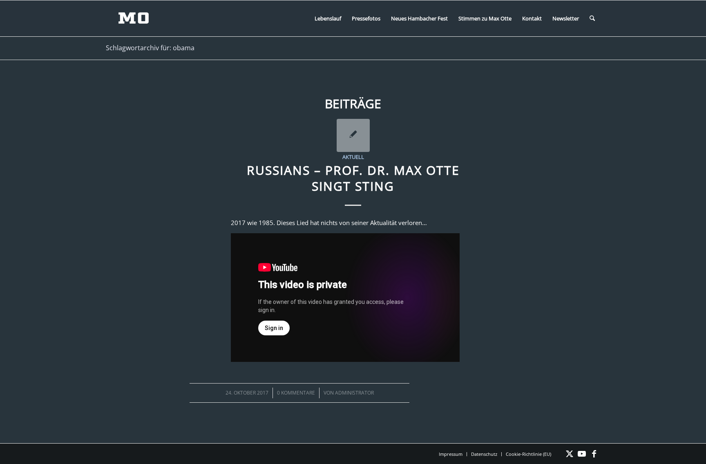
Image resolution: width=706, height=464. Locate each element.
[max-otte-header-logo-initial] (140, 18)
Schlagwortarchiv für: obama (150, 47)
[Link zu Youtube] (582, 454)
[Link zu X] (569, 454)
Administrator (354, 392)
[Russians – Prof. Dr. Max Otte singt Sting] (353, 135)
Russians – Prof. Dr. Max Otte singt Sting (353, 178)
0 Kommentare (296, 392)
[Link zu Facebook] (594, 454)
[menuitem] (327, 18)
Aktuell (353, 157)
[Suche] (592, 18)
